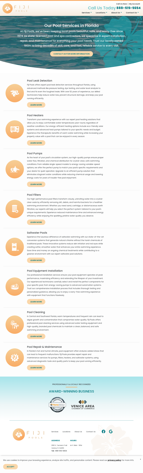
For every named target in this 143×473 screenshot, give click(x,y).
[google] (111, 431)
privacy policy (114, 460)
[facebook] (103, 431)
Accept (10, 466)
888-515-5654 (61, 451)
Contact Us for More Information (71, 54)
